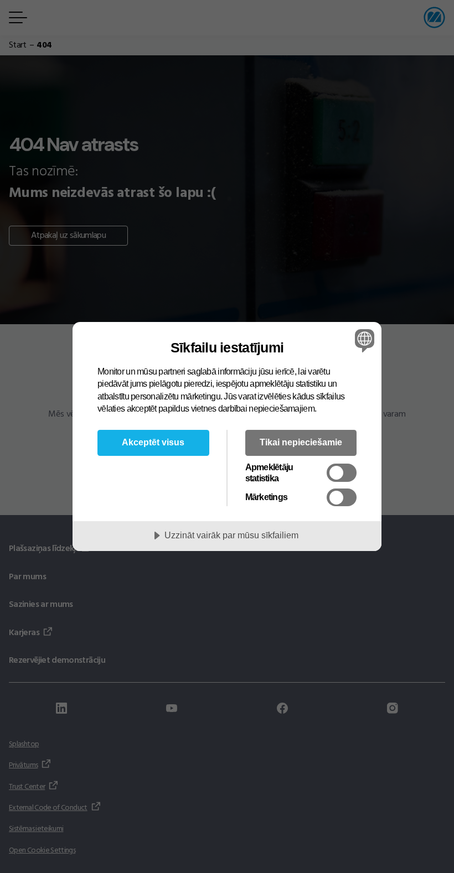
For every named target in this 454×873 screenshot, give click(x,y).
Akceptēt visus (153, 442)
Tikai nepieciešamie (301, 442)
